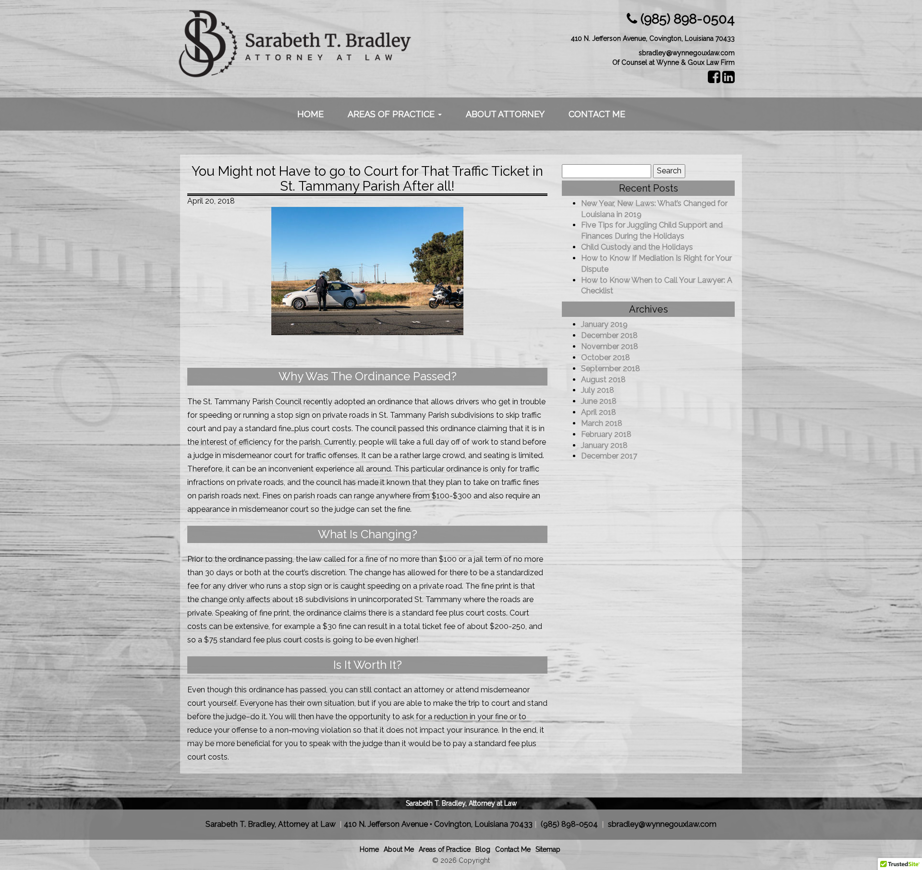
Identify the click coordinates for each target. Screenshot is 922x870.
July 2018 (597, 390)
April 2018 (598, 412)
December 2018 (609, 335)
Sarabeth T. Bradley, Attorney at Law (461, 803)
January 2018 (604, 445)
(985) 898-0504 (688, 19)
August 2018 (603, 379)
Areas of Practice (392, 114)
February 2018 (606, 434)
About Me (399, 849)
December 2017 (609, 455)
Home (310, 114)
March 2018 (601, 423)
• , (438, 824)
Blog (482, 849)
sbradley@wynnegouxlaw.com (687, 53)
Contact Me (597, 114)
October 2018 (605, 357)
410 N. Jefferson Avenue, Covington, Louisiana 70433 (653, 38)
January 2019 (604, 324)
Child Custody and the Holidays (637, 247)
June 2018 (599, 401)
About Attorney (505, 114)
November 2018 (609, 346)
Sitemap (547, 849)
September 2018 (610, 368)
